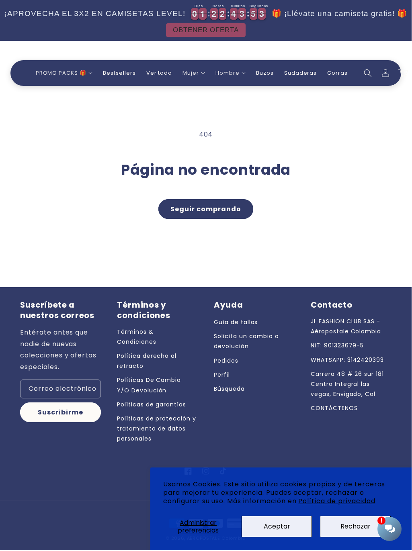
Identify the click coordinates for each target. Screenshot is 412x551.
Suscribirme (60, 412)
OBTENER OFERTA (203, 30)
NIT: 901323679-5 (337, 345)
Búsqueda (229, 389)
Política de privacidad (336, 501)
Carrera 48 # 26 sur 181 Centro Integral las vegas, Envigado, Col (347, 384)
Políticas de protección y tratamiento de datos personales (156, 428)
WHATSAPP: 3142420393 (347, 360)
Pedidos (226, 361)
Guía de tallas (236, 322)
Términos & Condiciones (136, 337)
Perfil (222, 375)
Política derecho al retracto (146, 361)
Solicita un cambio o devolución (246, 341)
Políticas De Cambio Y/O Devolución (149, 385)
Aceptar (277, 526)
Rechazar (355, 526)
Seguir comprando (205, 209)
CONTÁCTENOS (334, 408)
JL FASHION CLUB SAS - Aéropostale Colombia (346, 326)
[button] (64, 73)
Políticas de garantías (151, 404)
